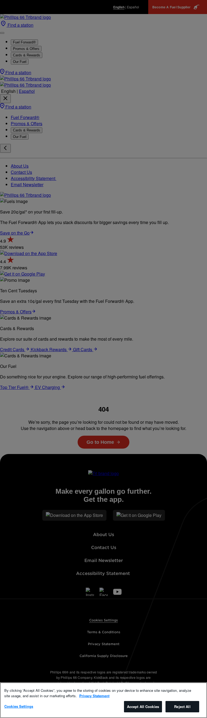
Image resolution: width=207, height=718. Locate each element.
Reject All (182, 706)
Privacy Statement (94, 695)
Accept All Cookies (143, 706)
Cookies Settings (18, 706)
